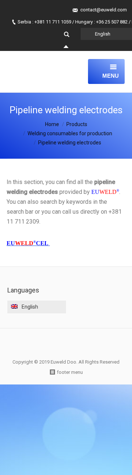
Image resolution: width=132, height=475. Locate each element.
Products (76, 124)
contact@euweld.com (103, 9)
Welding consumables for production (69, 133)
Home (52, 124)
